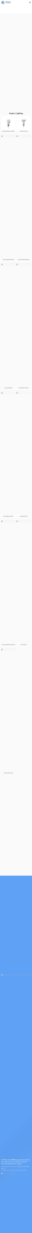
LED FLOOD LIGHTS (8, 773)
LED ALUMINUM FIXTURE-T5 (8, 644)
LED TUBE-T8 (24, 644)
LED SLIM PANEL (8, 388)
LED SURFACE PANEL (24, 388)
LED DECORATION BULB (8, 259)
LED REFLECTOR (23, 131)
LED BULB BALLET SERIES (8, 131)
